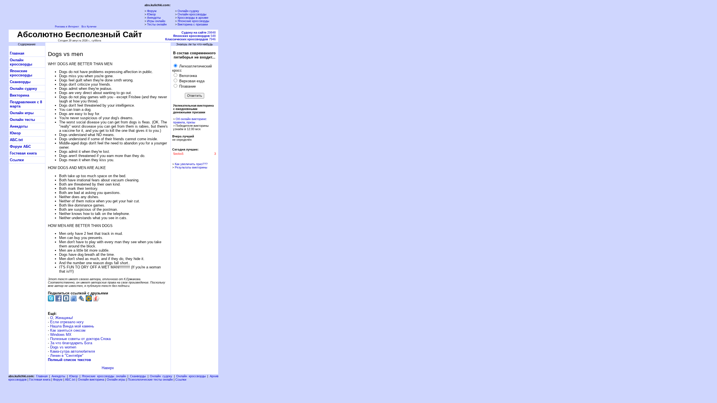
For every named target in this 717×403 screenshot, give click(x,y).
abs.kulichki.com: (158, 5)
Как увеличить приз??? (191, 164)
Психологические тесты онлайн (150, 379)
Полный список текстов (69, 360)
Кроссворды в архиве (193, 17)
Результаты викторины (191, 167)
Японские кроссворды (193, 21)
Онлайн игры (22, 113)
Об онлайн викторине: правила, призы (190, 120)
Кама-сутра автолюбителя (72, 351)
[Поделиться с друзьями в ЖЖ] (81, 298)
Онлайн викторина (91, 379)
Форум (152, 11)
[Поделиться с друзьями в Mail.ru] (89, 298)
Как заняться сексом (67, 330)
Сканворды (20, 82)
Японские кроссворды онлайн (104, 376)
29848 (198, 32)
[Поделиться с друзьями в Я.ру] (96, 298)
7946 (190, 39)
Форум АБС (20, 146)
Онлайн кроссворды (192, 14)
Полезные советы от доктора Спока (80, 339)
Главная (17, 53)
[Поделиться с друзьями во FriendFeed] (74, 298)
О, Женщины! (61, 318)
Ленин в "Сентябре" (66, 355)
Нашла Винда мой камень (72, 326)
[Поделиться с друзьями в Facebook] (58, 298)
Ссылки (17, 160)
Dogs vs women (63, 347)
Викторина (19, 95)
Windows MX (60, 334)
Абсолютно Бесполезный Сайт (79, 34)
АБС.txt (16, 140)
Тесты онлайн (157, 24)
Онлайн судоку (188, 11)
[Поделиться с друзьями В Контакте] (66, 298)
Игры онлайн (156, 21)
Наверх (108, 368)
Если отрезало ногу (67, 322)
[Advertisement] (244, 116)
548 (194, 36)
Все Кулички (89, 26)
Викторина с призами (193, 24)
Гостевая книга (23, 153)
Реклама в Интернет (67, 26)
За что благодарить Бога (71, 343)
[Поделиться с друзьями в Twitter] (51, 298)
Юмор (151, 14)
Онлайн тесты (22, 120)
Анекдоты (154, 17)
